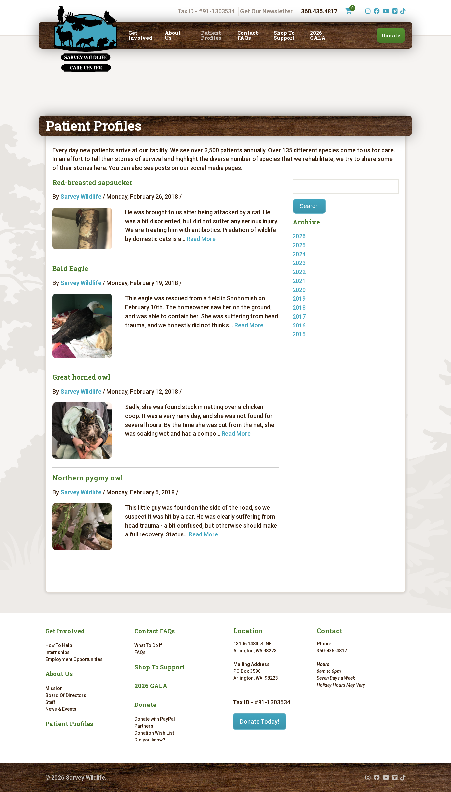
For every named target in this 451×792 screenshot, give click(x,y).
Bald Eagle (70, 268)
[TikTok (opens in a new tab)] (402, 11)
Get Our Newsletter (266, 11)
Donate (391, 35)
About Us (173, 35)
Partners (143, 726)
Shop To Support (284, 35)
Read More (201, 238)
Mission (54, 688)
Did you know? (149, 739)
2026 (299, 236)
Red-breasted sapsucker (92, 182)
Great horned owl (81, 377)
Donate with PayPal (154, 719)
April (305, 343)
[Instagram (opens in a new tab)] (367, 11)
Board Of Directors (65, 695)
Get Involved (140, 35)
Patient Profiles (211, 35)
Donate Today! (259, 721)
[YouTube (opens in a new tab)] (385, 11)
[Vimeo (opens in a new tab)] (394, 11)
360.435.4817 (319, 11)
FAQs (140, 652)
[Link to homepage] (85, 39)
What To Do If (148, 645)
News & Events (60, 709)
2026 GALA (318, 35)
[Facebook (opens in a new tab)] (376, 11)
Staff (50, 702)
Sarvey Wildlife (80, 196)
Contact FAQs (247, 35)
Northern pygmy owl (87, 477)
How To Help (58, 645)
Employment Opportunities (74, 659)
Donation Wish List (154, 733)
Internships (57, 652)
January (310, 245)
